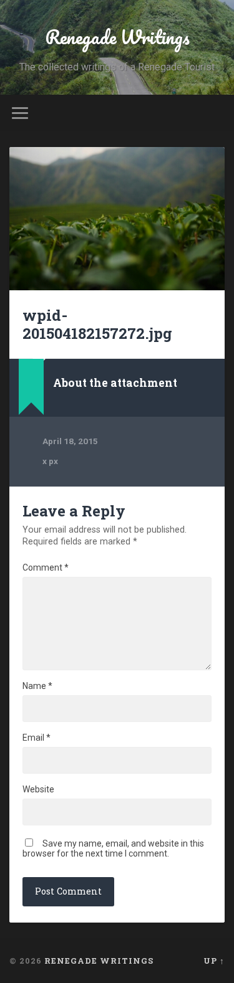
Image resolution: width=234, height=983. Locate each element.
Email (36, 737)
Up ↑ (214, 961)
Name (37, 685)
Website (38, 789)
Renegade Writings (117, 37)
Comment (45, 567)
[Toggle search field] (214, 113)
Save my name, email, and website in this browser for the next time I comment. (113, 848)
